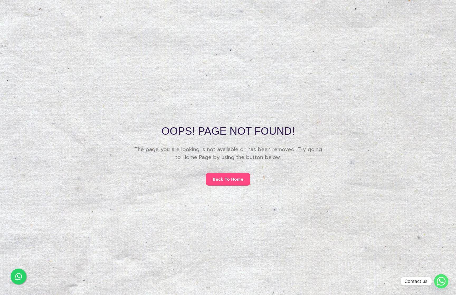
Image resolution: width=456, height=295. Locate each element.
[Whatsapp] (441, 281)
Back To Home (228, 179)
